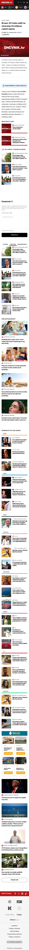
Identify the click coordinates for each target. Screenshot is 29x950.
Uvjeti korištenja (14, 931)
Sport (12, 7)
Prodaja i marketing (14, 928)
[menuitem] (24, 2)
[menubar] (24, 2)
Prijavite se (14, 235)
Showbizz (20, 7)
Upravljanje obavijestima (15, 942)
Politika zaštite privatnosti (14, 934)
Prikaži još (14, 880)
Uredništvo (14, 925)
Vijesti (5, 7)
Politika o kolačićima (14, 937)
